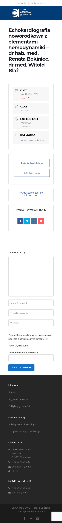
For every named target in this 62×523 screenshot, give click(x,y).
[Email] (41, 221)
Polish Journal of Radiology (22, 424)
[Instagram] (31, 518)
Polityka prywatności (19, 406)
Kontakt (12, 392)
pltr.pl (15, 471)
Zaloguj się (21, 3)
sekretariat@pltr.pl (21, 466)
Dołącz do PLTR (38, 3)
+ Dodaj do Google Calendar (32, 163)
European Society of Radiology (24, 431)
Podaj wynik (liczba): (18, 345)
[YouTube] (38, 518)
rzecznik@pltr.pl (20, 492)
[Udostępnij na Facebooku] (20, 221)
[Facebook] (24, 518)
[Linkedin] (34, 221)
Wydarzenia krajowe (34, 140)
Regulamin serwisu (18, 399)
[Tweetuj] (27, 221)
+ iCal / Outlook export (32, 173)
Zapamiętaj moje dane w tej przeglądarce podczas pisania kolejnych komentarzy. (30, 336)
